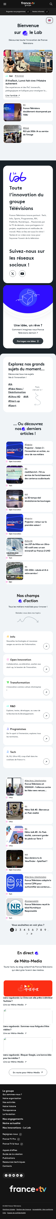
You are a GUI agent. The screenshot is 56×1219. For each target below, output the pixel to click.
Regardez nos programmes (15, 11)
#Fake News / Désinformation (35, 780)
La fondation (9, 1114)
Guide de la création (13, 1154)
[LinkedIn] (17, 1175)
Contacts (7, 1166)
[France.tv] (28, 1189)
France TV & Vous (11, 1144)
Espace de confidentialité (16, 1213)
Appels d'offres (10, 1150)
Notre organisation (12, 1098)
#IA (24, 105)
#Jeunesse (19, 76)
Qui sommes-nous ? (12, 1095)
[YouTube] (13, 1175)
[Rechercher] (51, 4)
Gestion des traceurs (23, 1209)
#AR (26, 494)
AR (25, 396)
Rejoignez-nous (10, 1134)
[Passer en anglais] (49, 20)
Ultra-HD (14, 396)
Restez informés (38, 11)
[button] (5, 4)
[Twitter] (21, 1175)
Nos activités (9, 1102)
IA (10, 384)
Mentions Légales (9, 1209)
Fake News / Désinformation (17, 390)
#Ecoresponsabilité (31, 901)
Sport (12, 405)
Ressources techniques (14, 1162)
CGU (4, 1213)
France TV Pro (9, 1139)
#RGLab (26, 128)
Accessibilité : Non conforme (42, 1209)
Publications (9, 1158)
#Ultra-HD (28, 541)
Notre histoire (9, 1106)
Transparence (9, 1110)
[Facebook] (6, 1175)
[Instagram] (10, 1175)
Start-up (14, 401)
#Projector (28, 444)
